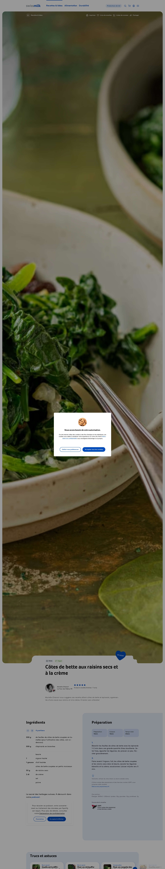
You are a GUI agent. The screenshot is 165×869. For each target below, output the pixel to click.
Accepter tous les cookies (94, 449)
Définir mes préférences (70, 449)
